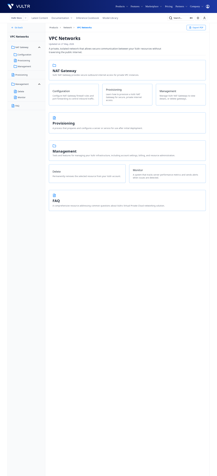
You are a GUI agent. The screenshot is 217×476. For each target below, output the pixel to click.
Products (53, 27)
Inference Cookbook (87, 18)
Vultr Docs (16, 18)
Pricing (169, 6)
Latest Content (40, 18)
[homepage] (19, 6)
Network (67, 27)
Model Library (110, 18)
